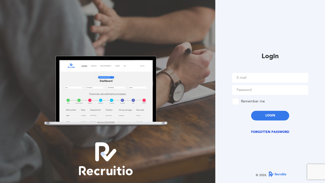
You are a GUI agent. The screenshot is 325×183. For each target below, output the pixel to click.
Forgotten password (270, 132)
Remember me (253, 101)
